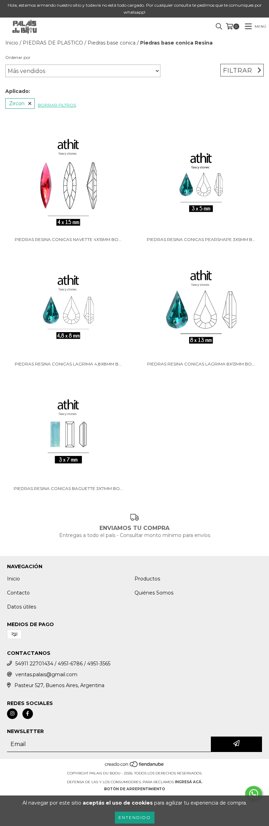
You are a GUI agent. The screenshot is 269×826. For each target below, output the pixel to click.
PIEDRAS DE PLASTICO (53, 43)
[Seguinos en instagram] (12, 714)
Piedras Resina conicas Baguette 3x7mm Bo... (68, 488)
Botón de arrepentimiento (134, 789)
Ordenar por (17, 57)
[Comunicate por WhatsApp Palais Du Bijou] (253, 793)
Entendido (134, 817)
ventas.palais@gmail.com (46, 674)
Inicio (11, 43)
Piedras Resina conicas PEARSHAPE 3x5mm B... (201, 239)
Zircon (17, 103)
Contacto (18, 593)
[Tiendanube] (134, 766)
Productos (147, 579)
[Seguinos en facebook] (27, 714)
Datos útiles (21, 607)
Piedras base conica (112, 43)
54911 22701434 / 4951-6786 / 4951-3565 (62, 663)
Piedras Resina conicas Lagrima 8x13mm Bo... (201, 364)
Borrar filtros (57, 105)
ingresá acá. (188, 782)
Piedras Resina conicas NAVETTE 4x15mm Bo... (68, 239)
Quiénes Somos (153, 593)
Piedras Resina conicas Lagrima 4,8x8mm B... (68, 364)
